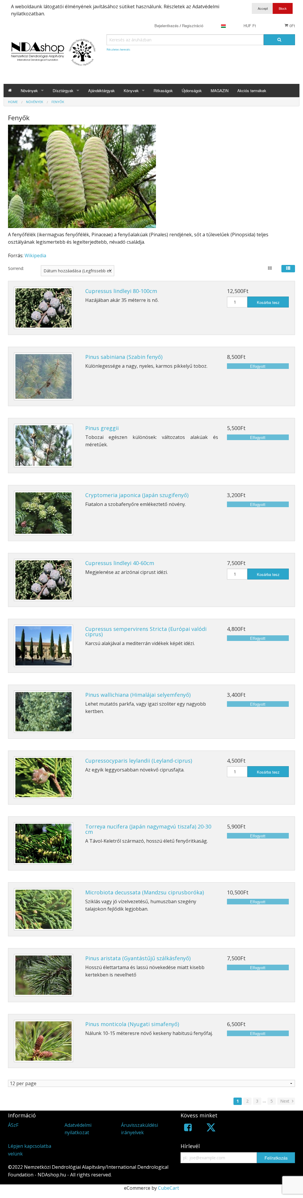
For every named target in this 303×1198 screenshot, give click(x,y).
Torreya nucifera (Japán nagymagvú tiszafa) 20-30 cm (148, 829)
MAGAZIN (219, 90)
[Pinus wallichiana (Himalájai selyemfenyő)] (43, 712)
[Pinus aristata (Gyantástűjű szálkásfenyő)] (43, 975)
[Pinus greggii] (43, 445)
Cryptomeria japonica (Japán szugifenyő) (136, 495)
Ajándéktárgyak (101, 90)
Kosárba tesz (268, 302)
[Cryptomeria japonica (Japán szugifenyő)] (43, 513)
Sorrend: (16, 268)
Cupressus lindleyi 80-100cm (121, 290)
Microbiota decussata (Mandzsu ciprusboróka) (144, 892)
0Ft (291, 25)
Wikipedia (35, 255)
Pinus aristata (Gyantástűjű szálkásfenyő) (138, 958)
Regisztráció (192, 25)
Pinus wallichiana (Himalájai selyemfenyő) (138, 694)
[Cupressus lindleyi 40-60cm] (43, 580)
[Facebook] (187, 1128)
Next (285, 1101)
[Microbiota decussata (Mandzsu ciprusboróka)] (43, 909)
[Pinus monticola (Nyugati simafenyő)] (43, 1041)
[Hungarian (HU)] (223, 25)
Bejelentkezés (166, 25)
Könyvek (131, 90)
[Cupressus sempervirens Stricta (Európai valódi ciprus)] (43, 646)
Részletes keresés (118, 49)
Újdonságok (192, 90)
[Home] (10, 90)
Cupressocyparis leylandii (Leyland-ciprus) (138, 760)
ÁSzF (13, 1125)
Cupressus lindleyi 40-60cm (119, 563)
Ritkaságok (163, 90)
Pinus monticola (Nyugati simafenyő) (132, 1024)
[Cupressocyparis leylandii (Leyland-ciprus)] (43, 777)
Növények (29, 90)
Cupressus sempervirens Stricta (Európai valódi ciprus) (146, 631)
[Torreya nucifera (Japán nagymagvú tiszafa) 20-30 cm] (43, 843)
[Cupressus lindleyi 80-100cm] (43, 308)
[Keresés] (279, 39)
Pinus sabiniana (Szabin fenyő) (123, 356)
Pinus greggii (102, 428)
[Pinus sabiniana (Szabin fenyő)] (43, 376)
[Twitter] (211, 1128)
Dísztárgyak (63, 90)
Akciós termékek (251, 90)
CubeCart (168, 1188)
